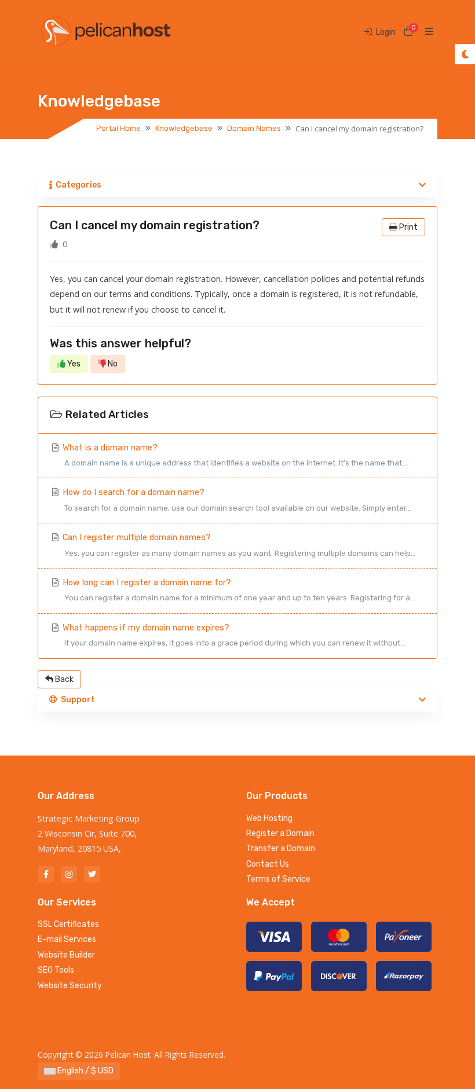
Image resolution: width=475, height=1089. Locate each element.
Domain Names (254, 128)
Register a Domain (280, 833)
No (112, 364)
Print (407, 227)
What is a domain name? (233, 455)
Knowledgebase (184, 128)
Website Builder (66, 955)
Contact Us (267, 864)
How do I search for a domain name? (235, 499)
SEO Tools (56, 970)
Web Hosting (269, 818)
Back (63, 679)
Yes (73, 364)
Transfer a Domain (280, 848)
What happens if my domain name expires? (232, 635)
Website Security (70, 986)
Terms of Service (278, 879)
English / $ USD (85, 1071)
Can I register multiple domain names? (238, 545)
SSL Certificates (68, 924)
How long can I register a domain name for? (237, 590)
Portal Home (118, 128)
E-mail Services (67, 939)
